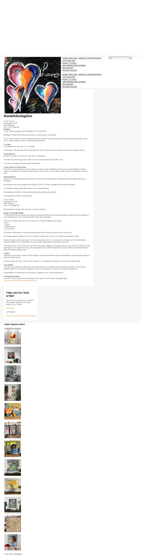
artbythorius (10, 308)
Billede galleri (69, 70)
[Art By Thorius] (32, 113)
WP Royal (18, 554)
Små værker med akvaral (74, 65)
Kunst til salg (69, 63)
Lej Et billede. (68, 60)
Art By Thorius (6, 1)
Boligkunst (68, 68)
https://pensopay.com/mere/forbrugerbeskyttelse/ (20, 280)
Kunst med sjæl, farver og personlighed (81, 58)
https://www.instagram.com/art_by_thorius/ (21, 315)
